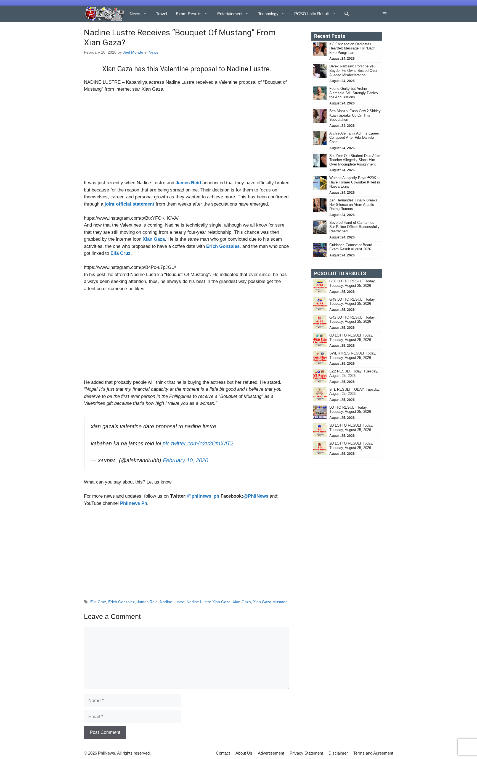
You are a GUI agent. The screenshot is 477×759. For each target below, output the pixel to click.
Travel (161, 13)
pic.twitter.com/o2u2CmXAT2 (198, 441)
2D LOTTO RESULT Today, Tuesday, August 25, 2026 (351, 445)
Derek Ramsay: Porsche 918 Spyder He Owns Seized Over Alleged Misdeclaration (353, 70)
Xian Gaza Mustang (270, 599)
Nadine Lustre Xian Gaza (208, 599)
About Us (243, 750)
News (135, 13)
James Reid (147, 599)
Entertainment (229, 13)
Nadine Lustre (172, 599)
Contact (223, 750)
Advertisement (271, 750)
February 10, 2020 (185, 458)
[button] (346, 14)
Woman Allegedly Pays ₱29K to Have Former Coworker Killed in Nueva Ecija (354, 182)
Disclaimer (338, 750)
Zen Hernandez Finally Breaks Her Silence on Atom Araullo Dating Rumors (353, 204)
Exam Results (189, 13)
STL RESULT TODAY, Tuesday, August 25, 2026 (354, 391)
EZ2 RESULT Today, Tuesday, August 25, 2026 (353, 373)
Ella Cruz (98, 599)
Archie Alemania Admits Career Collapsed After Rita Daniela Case (354, 137)
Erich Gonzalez (121, 599)
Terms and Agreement (373, 750)
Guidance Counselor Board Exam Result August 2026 (350, 247)
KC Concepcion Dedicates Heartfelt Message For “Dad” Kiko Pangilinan (352, 48)
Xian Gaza (242, 599)
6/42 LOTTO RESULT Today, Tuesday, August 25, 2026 (352, 319)
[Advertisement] (186, 138)
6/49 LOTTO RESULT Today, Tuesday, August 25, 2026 (352, 301)
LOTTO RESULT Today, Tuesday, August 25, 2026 (350, 409)
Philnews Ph (133, 500)
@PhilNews (255, 493)
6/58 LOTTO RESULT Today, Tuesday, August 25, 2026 (352, 283)
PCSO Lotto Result (311, 13)
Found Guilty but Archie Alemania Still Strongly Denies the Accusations (353, 92)
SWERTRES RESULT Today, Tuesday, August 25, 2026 (352, 355)
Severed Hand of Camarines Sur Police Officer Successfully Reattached (354, 226)
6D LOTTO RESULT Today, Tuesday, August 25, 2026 (351, 337)
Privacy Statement (306, 750)
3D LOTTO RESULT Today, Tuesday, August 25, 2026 (351, 427)
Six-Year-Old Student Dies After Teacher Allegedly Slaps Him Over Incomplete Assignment (354, 160)
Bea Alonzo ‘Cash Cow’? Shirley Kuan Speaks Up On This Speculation (355, 115)
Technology (268, 13)
